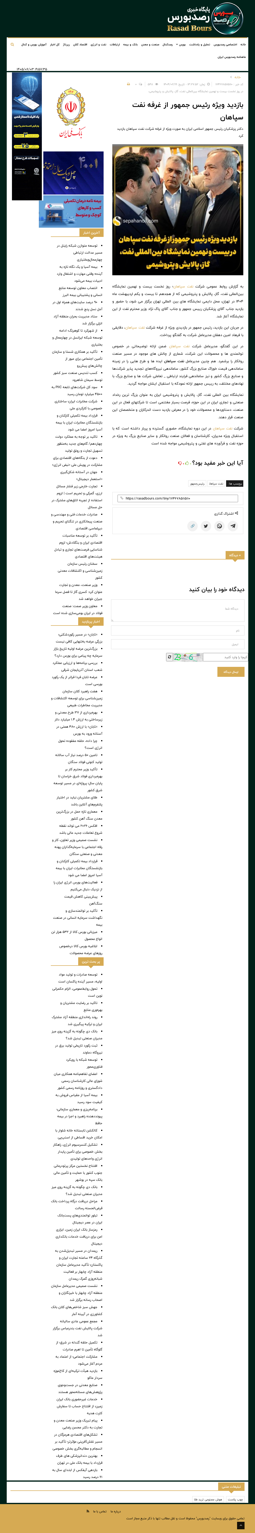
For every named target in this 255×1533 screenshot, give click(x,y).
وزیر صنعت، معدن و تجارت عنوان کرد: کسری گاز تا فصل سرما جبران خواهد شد (78, 592)
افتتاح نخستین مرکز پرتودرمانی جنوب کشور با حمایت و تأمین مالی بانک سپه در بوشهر (78, 1173)
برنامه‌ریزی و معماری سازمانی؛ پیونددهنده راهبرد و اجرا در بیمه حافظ (79, 1116)
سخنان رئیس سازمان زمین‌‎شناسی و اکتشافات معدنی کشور (80, 571)
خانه (243, 44)
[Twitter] (206, 526)
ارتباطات (115, 44)
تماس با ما (100, 1511)
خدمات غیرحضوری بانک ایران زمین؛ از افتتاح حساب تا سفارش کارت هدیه (79, 1406)
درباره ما (116, 1511)
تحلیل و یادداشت (199, 44)
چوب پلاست (235, 1499)
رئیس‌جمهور (197, 483)
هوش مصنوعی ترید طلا (208, 1499)
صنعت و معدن (150, 44)
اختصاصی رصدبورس (225, 44)
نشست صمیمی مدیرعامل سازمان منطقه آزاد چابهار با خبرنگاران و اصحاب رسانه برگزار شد (76, 1293)
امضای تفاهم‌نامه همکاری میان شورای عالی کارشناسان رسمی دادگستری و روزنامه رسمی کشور (78, 1081)
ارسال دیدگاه (231, 671)
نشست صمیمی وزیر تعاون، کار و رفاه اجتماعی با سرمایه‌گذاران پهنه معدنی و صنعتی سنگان (77, 847)
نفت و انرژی (98, 44)
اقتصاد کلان (80, 44)
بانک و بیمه (130, 44)
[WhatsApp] (219, 526)
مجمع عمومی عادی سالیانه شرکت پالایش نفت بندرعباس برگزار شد (77, 1328)
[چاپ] (128, 84)
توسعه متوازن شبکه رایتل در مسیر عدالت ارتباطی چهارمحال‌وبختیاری (79, 253)
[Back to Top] (241, 1525)
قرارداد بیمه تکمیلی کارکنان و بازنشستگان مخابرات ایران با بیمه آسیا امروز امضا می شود (79, 422)
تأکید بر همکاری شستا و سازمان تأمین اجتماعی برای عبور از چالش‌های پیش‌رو (77, 359)
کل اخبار (55, 44)
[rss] (88, 1511)
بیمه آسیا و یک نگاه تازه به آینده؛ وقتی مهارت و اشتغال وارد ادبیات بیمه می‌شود (79, 274)
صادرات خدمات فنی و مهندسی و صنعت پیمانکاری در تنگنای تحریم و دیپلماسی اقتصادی (76, 521)
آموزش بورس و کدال (34, 44)
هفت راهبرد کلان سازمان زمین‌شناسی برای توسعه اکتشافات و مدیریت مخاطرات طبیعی (76, 698)
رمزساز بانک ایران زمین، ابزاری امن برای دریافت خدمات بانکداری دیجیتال (79, 1237)
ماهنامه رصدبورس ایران (232, 56)
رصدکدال (168, 44)
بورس (182, 44)
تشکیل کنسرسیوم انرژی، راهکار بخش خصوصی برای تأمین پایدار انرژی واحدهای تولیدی (77, 1152)
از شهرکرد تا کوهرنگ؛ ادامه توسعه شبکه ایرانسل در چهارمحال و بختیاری (77, 338)
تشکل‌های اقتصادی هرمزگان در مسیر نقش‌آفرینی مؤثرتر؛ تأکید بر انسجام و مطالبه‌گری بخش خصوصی (77, 1442)
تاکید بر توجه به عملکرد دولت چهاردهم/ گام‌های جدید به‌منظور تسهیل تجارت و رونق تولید (78, 444)
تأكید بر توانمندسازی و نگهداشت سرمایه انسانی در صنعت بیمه (77, 918)
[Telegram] (233, 526)
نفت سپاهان (183, 286)
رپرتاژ (66, 44)
